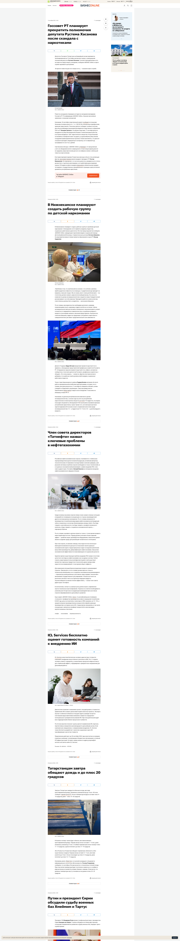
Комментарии (74, 190)
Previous (113, 38)
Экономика (64, 613)
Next (130, 38)
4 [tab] (120, 70)
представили (67, 390)
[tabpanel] (121, 26)
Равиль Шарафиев (124, 17)
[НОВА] (66, 5)
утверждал (82, 147)
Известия (69, 861)
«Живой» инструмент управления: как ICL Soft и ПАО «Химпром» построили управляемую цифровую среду (121, 63)
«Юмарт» (122, 19)
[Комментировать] (106, 19)
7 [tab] (122, 70)
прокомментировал (65, 159)
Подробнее (69, 937)
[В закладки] (106, 23)
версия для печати (96, 182)
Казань (109, 1)
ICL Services (58, 657)
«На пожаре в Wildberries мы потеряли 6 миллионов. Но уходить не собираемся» (121, 27)
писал (74, 597)
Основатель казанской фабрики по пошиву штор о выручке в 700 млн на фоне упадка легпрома (121, 34)
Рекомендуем (115, 58)
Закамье (55, 5)
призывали (80, 165)
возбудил (86, 122)
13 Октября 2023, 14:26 (53, 20)
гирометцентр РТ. (66, 794)
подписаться (93, 175)
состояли (82, 400)
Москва (118, 1)
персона (114, 14)
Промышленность (75, 613)
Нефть (57, 613)
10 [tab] (124, 70)
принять (175, 937)
